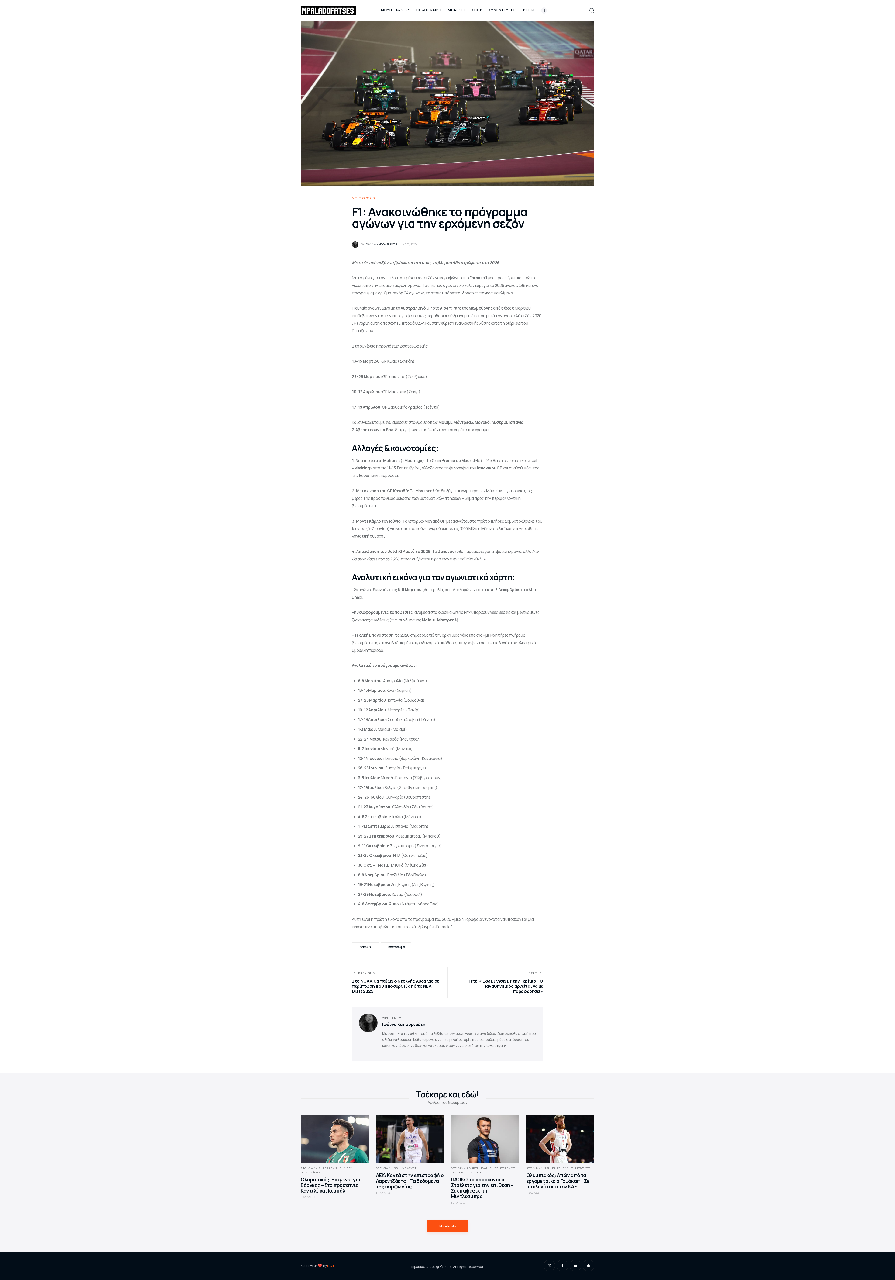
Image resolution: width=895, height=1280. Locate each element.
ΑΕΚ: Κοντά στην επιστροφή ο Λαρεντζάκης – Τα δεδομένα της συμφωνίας (410, 1181)
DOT (331, 1265)
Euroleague (562, 1168)
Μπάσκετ (409, 1168)
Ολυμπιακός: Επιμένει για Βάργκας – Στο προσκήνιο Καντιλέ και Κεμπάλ (330, 1185)
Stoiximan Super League (321, 1168)
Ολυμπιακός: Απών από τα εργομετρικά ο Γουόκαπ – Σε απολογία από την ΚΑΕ (557, 1181)
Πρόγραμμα (396, 946)
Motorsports (363, 198)
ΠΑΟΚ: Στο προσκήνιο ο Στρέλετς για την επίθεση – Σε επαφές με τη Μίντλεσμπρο (482, 1188)
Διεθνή (350, 1168)
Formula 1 (365, 946)
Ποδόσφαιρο (312, 1172)
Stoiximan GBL (388, 1168)
